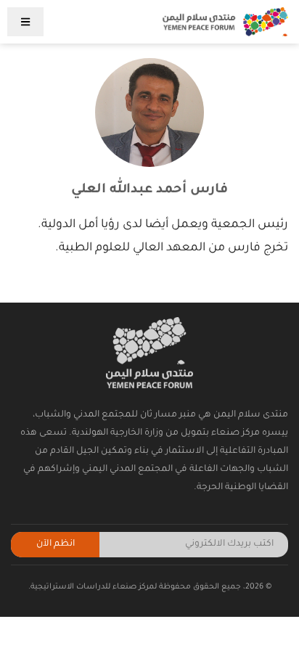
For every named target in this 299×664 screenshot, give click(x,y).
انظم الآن (55, 544)
